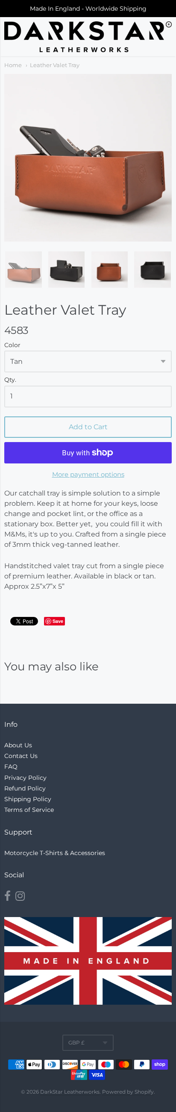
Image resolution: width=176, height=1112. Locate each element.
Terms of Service (29, 810)
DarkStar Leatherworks (70, 1091)
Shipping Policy (27, 799)
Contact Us (21, 756)
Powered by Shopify (128, 1091)
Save (58, 621)
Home (13, 65)
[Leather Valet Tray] (23, 270)
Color (12, 345)
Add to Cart (88, 427)
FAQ (11, 766)
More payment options (88, 474)
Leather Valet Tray (54, 65)
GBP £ (76, 1042)
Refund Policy (25, 788)
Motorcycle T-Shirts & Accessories (54, 853)
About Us (18, 745)
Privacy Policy (25, 778)
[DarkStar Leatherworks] (88, 36)
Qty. (10, 380)
